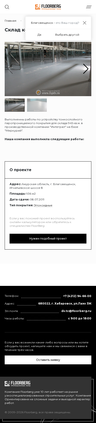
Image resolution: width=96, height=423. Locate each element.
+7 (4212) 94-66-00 (77, 296)
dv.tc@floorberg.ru (76, 311)
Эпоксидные (43, 205)
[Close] (84, 22)
